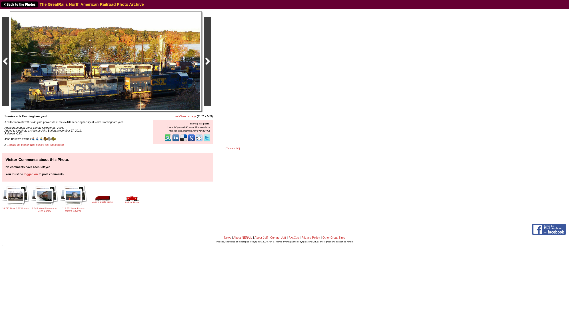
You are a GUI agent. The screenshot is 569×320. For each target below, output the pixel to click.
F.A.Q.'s (294, 237)
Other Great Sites (334, 237)
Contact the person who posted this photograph (35, 144)
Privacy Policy (310, 237)
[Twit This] (206, 141)
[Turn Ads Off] (233, 148)
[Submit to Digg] (175, 141)
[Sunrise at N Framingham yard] (105, 61)
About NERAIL (242, 237)
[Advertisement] (232, 78)
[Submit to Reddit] (199, 141)
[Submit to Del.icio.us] (183, 141)
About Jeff (261, 237)
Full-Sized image (185, 116)
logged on (31, 174)
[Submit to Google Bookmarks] (191, 141)
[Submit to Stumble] (168, 141)
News (227, 237)
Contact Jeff (278, 237)
